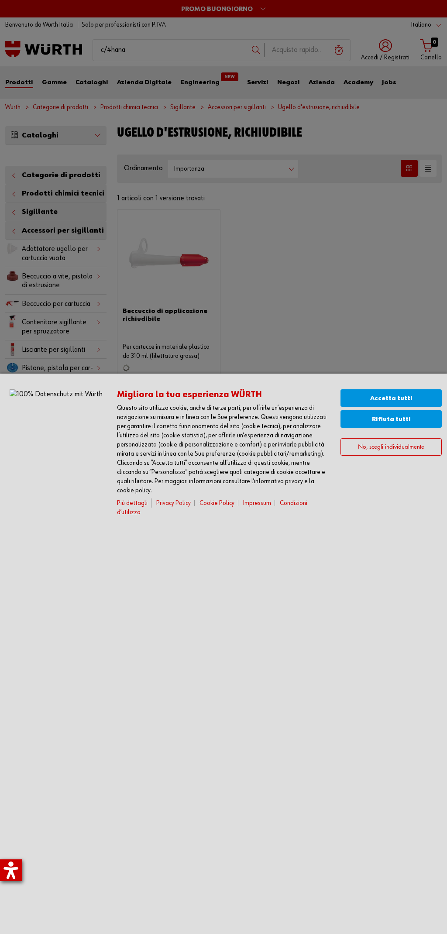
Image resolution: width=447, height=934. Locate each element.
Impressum (257, 503)
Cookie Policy (216, 503)
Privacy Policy (173, 503)
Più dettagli (132, 503)
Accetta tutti (391, 398)
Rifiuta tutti (391, 419)
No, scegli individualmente (391, 447)
